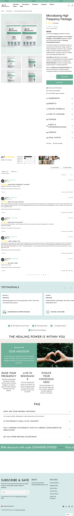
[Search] (68, 5)
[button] (70, 192)
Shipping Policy (54, 485)
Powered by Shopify (20, 510)
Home (2, 11)
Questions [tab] (13, 171)
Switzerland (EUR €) (8, 506)
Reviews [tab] (4, 171)
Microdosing (9, 11)
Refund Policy (53, 488)
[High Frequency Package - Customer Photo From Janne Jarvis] (51, 158)
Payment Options (54, 482)
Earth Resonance (9, 510)
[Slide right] (71, 288)
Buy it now (60, 82)
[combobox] (69, 514)
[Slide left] (65, 288)
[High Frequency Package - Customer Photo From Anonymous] (41, 158)
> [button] (48, 274)
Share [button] (4, 192)
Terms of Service (54, 493)
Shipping (55, 33)
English (68, 514)
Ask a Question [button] (55, 167)
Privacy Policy (53, 491)
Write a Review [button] (68, 167)
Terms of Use (19, 496)
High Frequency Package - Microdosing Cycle (10, 188)
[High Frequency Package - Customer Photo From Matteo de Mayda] (46, 162)
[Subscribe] (27, 492)
